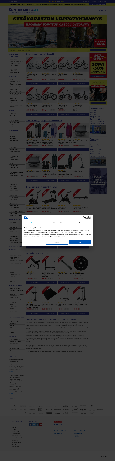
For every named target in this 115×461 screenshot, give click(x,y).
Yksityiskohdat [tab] (57, 222)
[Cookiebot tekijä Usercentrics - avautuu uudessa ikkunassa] (84, 217)
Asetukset (56, 242)
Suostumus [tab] (34, 222)
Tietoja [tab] (81, 222)
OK (80, 242)
